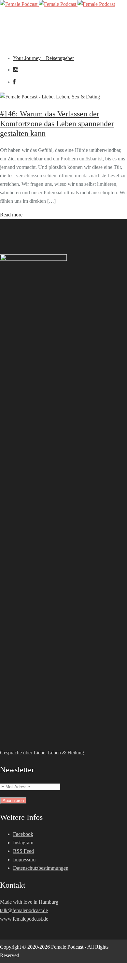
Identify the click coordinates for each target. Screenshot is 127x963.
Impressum (24, 859)
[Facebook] (17, 82)
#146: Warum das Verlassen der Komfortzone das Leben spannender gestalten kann (57, 124)
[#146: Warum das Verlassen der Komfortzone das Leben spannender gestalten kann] (50, 96)
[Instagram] (15, 69)
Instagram (23, 842)
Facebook (23, 834)
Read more (11, 214)
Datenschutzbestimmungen (40, 868)
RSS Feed (23, 851)
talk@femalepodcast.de (24, 910)
